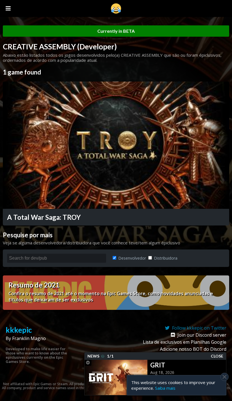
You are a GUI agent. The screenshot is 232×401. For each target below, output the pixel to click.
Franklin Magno (29, 338)
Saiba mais (165, 388)
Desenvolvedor (131, 258)
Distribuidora (165, 258)
